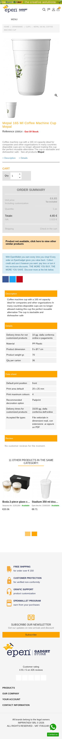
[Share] (5, 279)
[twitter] (25, 678)
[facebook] (18, 678)
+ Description (9, 158)
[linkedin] (43, 678)
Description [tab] (11, 293)
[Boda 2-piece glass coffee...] (16, 485)
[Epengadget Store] (31, 650)
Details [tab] (9, 326)
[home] (15, 8)
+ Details (23, 158)
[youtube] (31, 678)
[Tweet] (12, 279)
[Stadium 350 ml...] (46, 485)
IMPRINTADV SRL (27, 722)
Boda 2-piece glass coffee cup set (22, 501)
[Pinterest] (19, 279)
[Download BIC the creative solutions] (31, 2)
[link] (31, 374)
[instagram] (37, 678)
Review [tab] (9, 438)
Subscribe (31, 634)
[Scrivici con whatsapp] (53, 727)
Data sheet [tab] (11, 374)
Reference (8, 131)
